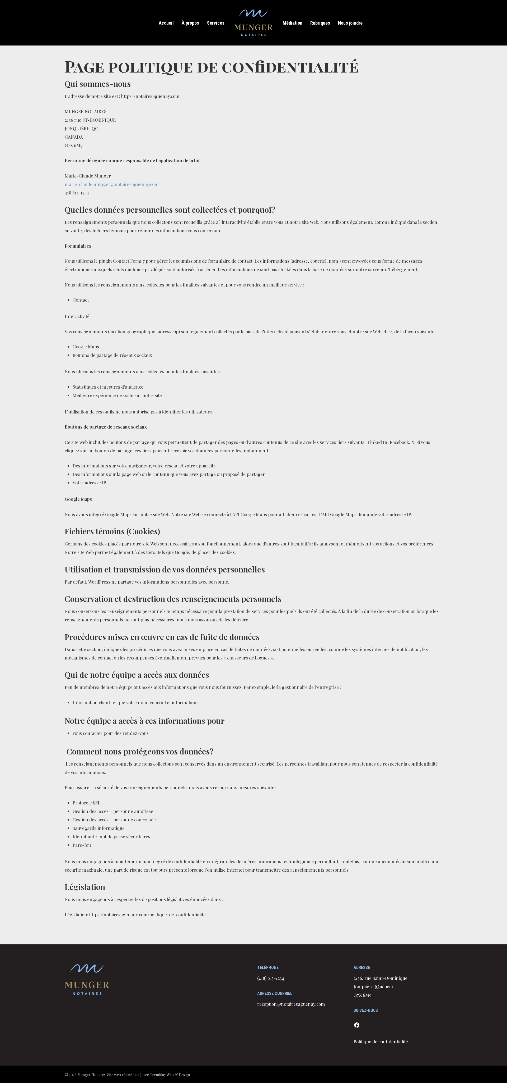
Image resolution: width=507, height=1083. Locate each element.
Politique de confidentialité (381, 1041)
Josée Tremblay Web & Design (165, 1074)
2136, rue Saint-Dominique (380, 978)
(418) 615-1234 (270, 978)
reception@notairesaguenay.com (291, 1004)
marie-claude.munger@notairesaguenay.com (112, 184)
